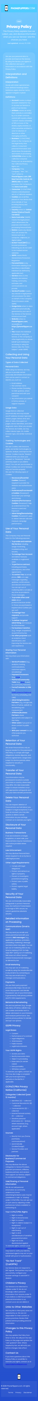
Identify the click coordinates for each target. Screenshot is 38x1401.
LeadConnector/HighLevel (21, 692)
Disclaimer (28, 1392)
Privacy (18, 1392)
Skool (23, 682)
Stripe (18, 677)
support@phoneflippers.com (16, 1248)
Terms (10, 1392)
